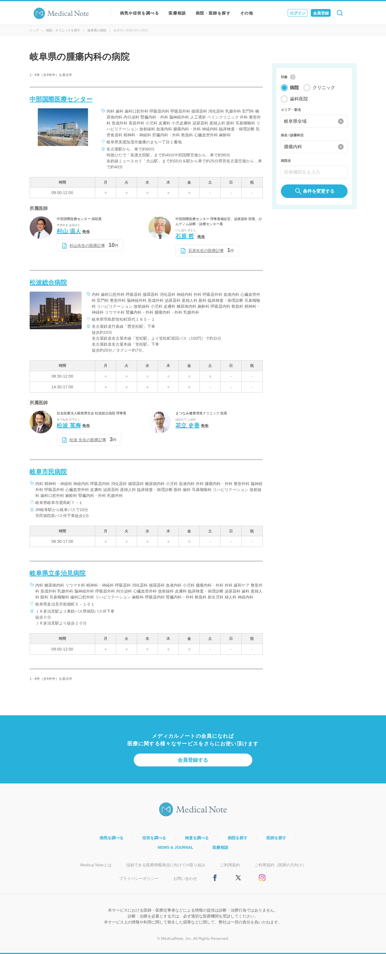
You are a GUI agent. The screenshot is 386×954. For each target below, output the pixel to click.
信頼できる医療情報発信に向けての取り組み (165, 865)
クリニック (324, 87)
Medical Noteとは (96, 865)
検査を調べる (197, 837)
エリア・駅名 (291, 109)
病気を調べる (111, 837)
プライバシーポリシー (139, 878)
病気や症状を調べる (139, 13)
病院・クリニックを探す (63, 30)
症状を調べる (154, 837)
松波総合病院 (48, 282)
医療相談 (177, 13)
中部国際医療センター (61, 99)
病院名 (286, 160)
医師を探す (276, 837)
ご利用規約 (230, 865)
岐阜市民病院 (48, 471)
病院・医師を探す (213, 13)
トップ (34, 30)
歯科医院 (299, 98)
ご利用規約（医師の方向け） (280, 865)
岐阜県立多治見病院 (58, 573)
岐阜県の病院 (97, 30)
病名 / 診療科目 (292, 135)
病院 (294, 87)
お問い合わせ (185, 878)
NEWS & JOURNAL (176, 847)
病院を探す (238, 837)
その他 (246, 13)
